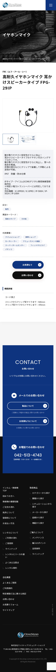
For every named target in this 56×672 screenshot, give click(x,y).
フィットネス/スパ (37, 245)
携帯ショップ (30, 237)
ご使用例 (9, 543)
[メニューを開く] (51, 5)
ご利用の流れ (11, 537)
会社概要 (6, 577)
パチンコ (8, 249)
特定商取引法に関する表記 (14, 593)
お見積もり (27, 264)
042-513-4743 (28, 455)
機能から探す (38, 523)
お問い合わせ (27, 275)
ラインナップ (11, 548)
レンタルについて (10, 532)
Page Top (52, 611)
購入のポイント (39, 543)
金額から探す (38, 517)
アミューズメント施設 (31, 241)
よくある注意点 (12, 562)
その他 (23, 219)
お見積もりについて (28, 421)
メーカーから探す (40, 512)
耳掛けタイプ (10, 219)
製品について (28, 405)
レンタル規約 (11, 567)
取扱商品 (34, 487)
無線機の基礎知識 (10, 501)
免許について (8, 512)
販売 (7, 209)
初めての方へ (8, 496)
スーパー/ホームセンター (14, 245)
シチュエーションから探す (42, 505)
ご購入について (36, 532)
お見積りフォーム (10, 604)
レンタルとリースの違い (15, 555)
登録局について (9, 517)
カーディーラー (11, 241)
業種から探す (38, 498)
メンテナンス (38, 537)
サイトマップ (8, 610)
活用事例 (36, 548)
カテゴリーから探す (41, 493)
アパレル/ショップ (12, 237)
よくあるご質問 (9, 582)
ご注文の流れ (8, 507)
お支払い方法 (8, 523)
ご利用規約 (7, 588)
